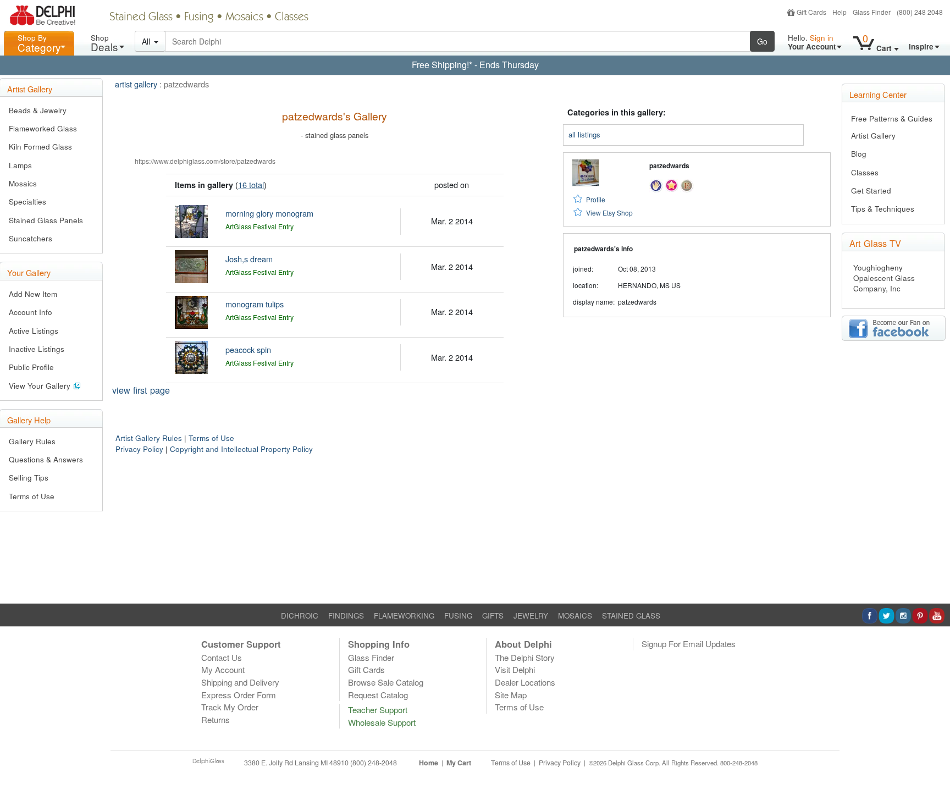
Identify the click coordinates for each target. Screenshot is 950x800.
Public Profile (31, 367)
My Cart (458, 763)
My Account (223, 669)
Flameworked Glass (43, 128)
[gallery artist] (656, 184)
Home (428, 763)
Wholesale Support (382, 722)
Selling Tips (28, 477)
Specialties (27, 201)
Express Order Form (238, 694)
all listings (584, 134)
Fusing (199, 18)
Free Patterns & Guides (891, 118)
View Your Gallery (41, 385)
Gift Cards (811, 11)
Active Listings (33, 330)
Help (839, 11)
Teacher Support (377, 709)
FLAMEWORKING (404, 615)
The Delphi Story (525, 657)
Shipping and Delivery (240, 682)
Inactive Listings (36, 349)
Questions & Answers (46, 459)
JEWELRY (530, 615)
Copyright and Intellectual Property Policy (241, 449)
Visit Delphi (515, 669)
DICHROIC (299, 615)
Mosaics (244, 18)
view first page (141, 389)
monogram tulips (254, 304)
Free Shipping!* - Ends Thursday (475, 64)
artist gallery (136, 84)
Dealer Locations (525, 682)
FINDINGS (346, 615)
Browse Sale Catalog (385, 682)
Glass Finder (872, 11)
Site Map (511, 694)
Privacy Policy (139, 449)
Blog (858, 153)
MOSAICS (575, 615)
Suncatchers (30, 238)
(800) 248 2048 (920, 11)
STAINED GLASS (631, 615)
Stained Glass (141, 18)
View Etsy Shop (609, 212)
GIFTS (493, 615)
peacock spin (248, 349)
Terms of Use (31, 496)
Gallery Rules (32, 441)
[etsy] (687, 184)
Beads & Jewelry (38, 110)
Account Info (30, 312)
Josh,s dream (249, 258)
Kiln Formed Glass (40, 146)
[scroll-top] (934, 769)
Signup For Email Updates (689, 643)
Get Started (871, 190)
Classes (291, 18)
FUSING (458, 615)
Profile (595, 199)
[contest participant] (671, 184)
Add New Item (33, 294)
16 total (251, 184)
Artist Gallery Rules (148, 438)
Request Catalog (378, 694)
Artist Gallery (873, 135)
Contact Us (221, 657)
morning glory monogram (269, 213)
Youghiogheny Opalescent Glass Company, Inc (884, 278)
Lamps (20, 165)
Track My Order (229, 707)
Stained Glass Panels (46, 220)
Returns (215, 719)
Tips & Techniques (882, 208)
